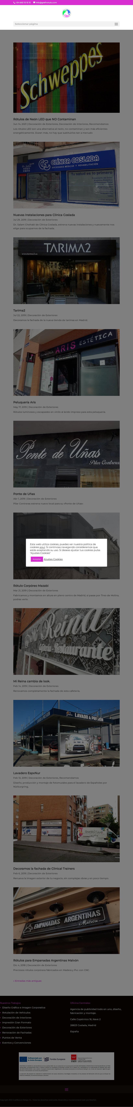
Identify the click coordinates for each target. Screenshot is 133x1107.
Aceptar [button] (37, 559)
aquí (42, 547)
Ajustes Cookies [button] (53, 559)
